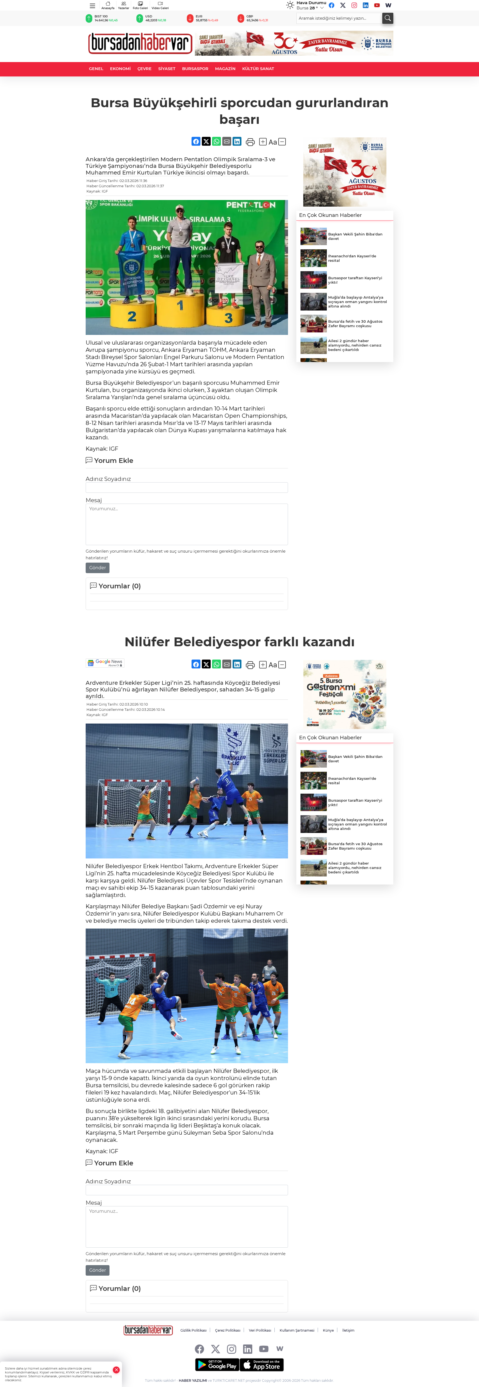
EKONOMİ (120, 68)
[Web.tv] (388, 5)
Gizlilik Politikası (193, 1330)
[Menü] (93, 5)
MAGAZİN (225, 68)
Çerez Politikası (227, 1330)
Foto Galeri (140, 8)
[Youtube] (377, 5)
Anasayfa (107, 8)
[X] (343, 5)
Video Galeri (160, 8)
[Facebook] (331, 5)
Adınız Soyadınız (108, 479)
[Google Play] (217, 1364)
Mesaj (94, 500)
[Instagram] (354, 5)
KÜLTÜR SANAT (258, 68)
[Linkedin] (365, 5)
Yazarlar (123, 8)
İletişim (348, 1330)
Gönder (97, 567)
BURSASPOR (195, 68)
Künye (328, 1330)
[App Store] (262, 1364)
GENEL (96, 68)
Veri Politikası (260, 1330)
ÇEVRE (144, 68)
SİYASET (166, 68)
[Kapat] (116, 1370)
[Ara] (387, 18)
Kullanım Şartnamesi (297, 1330)
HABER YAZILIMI (193, 1380)
